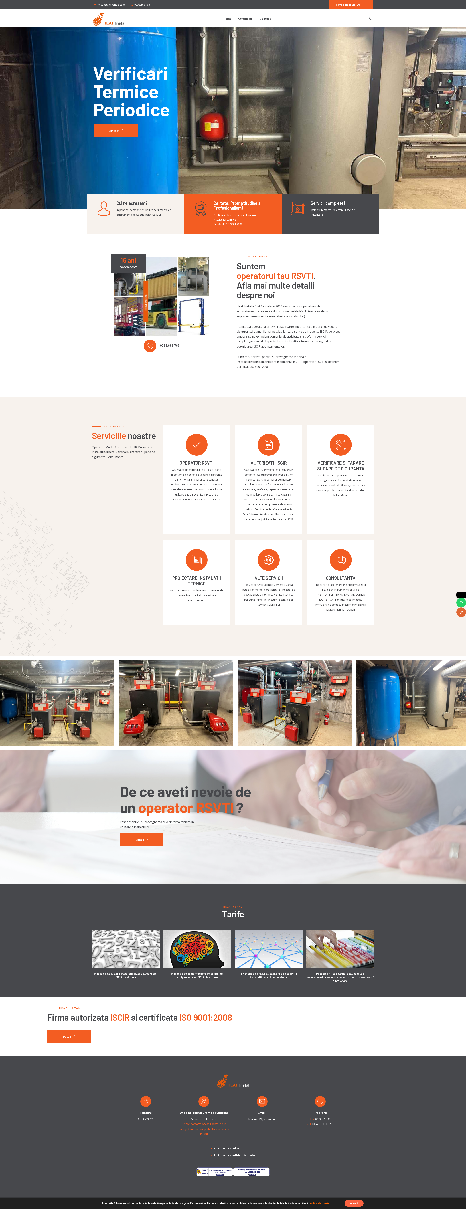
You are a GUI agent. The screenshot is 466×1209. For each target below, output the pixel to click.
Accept (354, 1203)
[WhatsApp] (461, 602)
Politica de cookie (227, 1148)
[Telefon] (461, 612)
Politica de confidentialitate (234, 1155)
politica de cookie (319, 1203)
